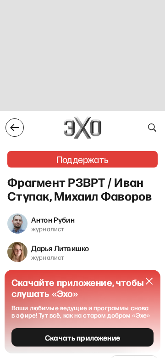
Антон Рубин (53, 219)
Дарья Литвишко (60, 248)
